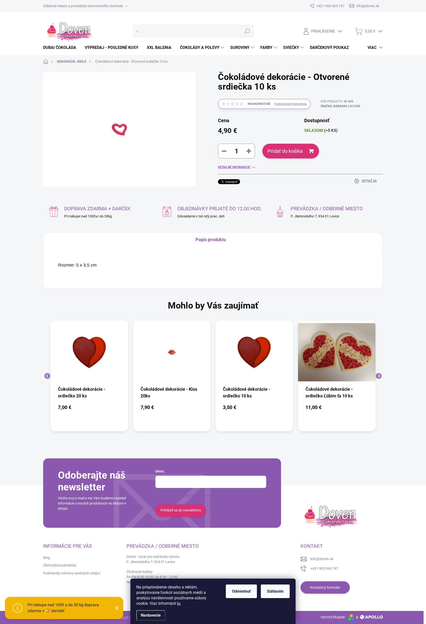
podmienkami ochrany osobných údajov (229, 495)
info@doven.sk (321, 559)
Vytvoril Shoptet (332, 617)
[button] (89, 407)
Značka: (340, 106)
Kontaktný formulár (325, 587)
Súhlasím (275, 591)
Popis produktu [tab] (210, 239)
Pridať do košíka (285, 151)
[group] (89, 376)
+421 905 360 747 (324, 568)
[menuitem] (61, 47)
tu (178, 603)
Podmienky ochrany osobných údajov (71, 573)
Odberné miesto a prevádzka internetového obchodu (83, 6)
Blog (46, 558)
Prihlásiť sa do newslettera (180, 510)
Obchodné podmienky (59, 565)
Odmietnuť (241, 591)
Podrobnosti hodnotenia (290, 104)
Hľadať (247, 31)
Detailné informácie (234, 167)
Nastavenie (151, 615)
